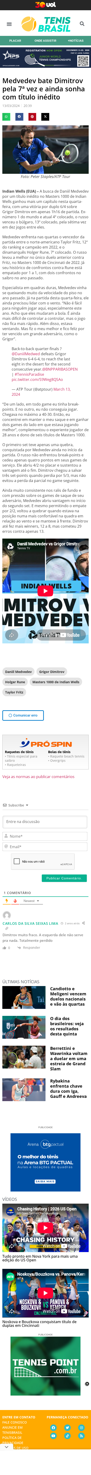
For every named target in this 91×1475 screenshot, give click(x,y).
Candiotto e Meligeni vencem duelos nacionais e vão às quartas (68, 996)
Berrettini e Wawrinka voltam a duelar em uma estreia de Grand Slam (69, 1058)
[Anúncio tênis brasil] (45, 1190)
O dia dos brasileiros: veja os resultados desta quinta (67, 1026)
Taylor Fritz (14, 692)
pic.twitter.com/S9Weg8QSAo (37, 379)
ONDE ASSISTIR (45, 40)
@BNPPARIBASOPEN (60, 369)
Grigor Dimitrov (51, 671)
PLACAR (15, 40)
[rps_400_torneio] (45, 66)
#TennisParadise (29, 374)
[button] (9, 24)
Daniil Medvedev (18, 671)
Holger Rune (15, 682)
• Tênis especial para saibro (21, 758)
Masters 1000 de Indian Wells (55, 682)
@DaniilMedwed (26, 353)
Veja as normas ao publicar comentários (38, 776)
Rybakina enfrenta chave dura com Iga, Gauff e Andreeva (68, 1088)
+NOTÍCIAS (76, 40)
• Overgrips (57, 760)
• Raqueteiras (15, 764)
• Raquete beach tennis (66, 756)
